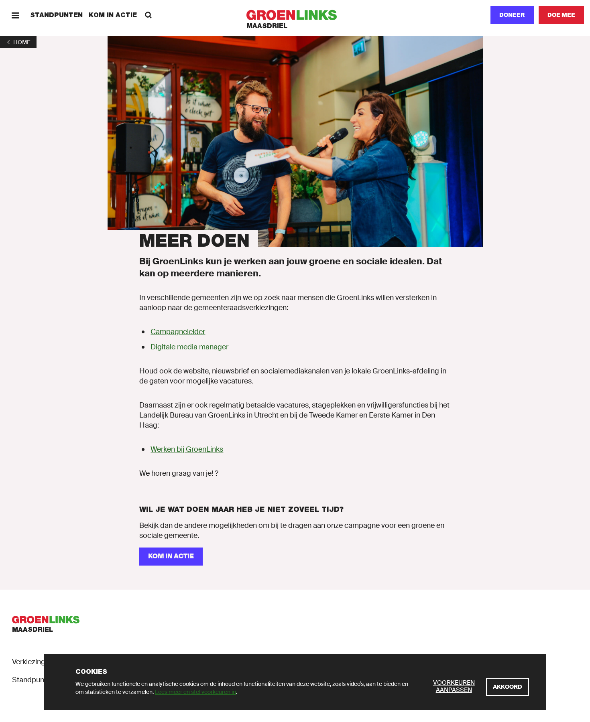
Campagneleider (178, 332)
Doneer (512, 14)
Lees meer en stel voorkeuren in (195, 692)
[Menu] (15, 15)
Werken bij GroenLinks (187, 449)
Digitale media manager (189, 347)
